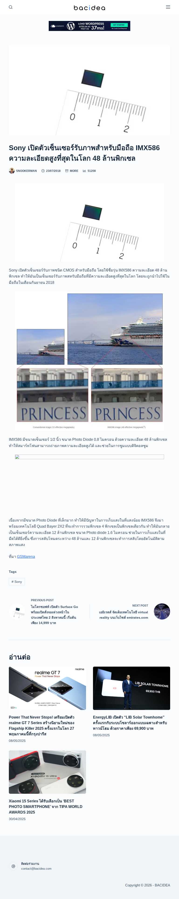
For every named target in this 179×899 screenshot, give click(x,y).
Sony (17, 582)
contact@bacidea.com (36, 868)
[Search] (10, 7)
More (74, 171)
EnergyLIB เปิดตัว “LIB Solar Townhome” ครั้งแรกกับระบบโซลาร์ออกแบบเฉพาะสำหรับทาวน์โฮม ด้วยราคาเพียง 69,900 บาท (130, 722)
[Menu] (168, 7)
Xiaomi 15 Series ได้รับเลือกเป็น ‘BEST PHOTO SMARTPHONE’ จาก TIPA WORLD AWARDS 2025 (46, 806)
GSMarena (26, 557)
